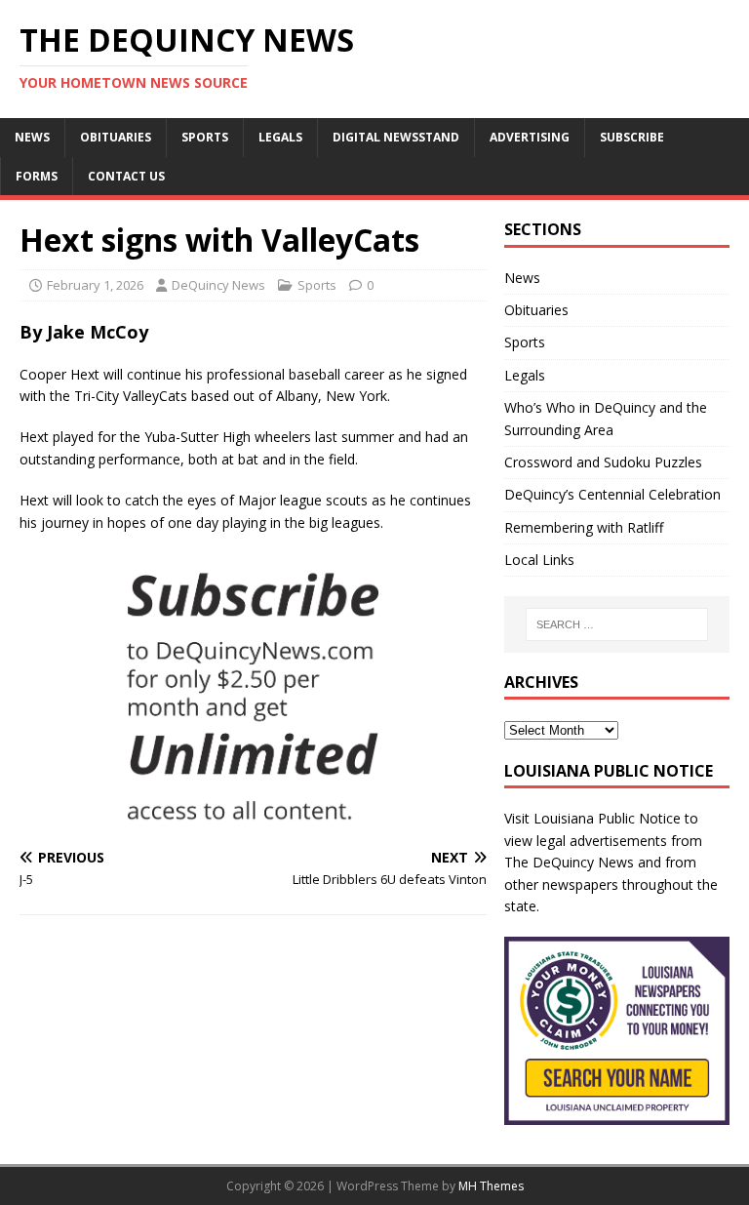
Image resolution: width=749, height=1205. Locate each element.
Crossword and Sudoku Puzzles (603, 462)
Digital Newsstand (396, 137)
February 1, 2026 (95, 285)
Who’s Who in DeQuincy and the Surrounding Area (605, 418)
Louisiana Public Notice (607, 818)
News (32, 137)
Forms (37, 176)
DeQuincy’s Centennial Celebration (612, 494)
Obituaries (115, 137)
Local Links (539, 559)
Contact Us (126, 176)
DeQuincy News (218, 285)
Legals (280, 137)
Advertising (530, 137)
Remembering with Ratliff (583, 527)
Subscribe (632, 137)
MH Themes (491, 1186)
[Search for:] (617, 624)
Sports (204, 137)
